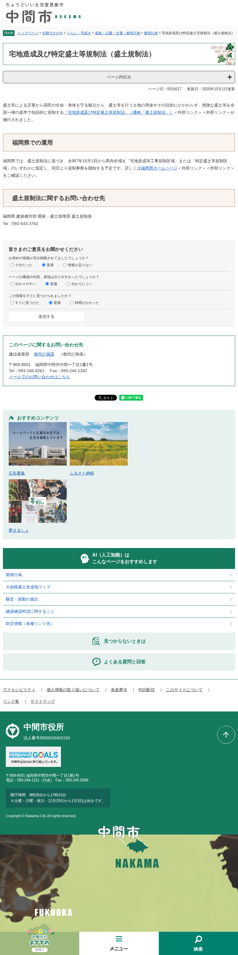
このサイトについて (184, 689)
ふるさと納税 (82, 473)
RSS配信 (146, 689)
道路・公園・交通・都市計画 (117, 33)
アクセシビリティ (19, 689)
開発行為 (14, 574)
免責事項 (119, 689)
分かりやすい (25, 284)
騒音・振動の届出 (22, 599)
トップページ (27, 33)
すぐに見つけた (27, 303)
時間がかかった (87, 303)
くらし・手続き (79, 33)
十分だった (24, 265)
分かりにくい (81, 284)
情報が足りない (80, 265)
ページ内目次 (119, 77)
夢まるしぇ (19, 530)
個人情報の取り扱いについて (73, 689)
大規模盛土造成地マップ (28, 587)
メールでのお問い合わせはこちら (39, 376)
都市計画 (151, 33)
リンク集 (11, 701)
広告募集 (17, 473)
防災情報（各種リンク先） (30, 623)
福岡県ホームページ (159, 168)
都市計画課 (44, 354)
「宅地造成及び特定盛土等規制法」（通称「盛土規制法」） (119, 112)
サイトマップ (42, 701)
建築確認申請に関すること (30, 611)
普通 (50, 265)
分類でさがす (52, 33)
